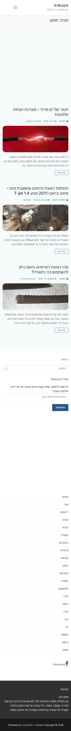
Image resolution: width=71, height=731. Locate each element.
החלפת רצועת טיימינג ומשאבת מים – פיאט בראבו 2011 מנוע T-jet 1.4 (37, 190)
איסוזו (65, 642)
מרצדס (64, 550)
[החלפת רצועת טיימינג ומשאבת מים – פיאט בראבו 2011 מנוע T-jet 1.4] (35, 218)
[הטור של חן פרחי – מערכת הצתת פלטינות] (35, 139)
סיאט (65, 565)
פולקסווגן (63, 588)
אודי (66, 504)
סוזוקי (65, 650)
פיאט (26, 200)
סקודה (64, 581)
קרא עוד (62, 172)
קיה (66, 619)
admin (62, 121)
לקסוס (64, 634)
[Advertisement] (35, 70)
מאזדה (64, 535)
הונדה (65, 519)
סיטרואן (64, 573)
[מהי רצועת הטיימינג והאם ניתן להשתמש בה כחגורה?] (35, 296)
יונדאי (65, 527)
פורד (65, 596)
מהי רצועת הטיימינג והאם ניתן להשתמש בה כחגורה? (43, 269)
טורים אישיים (33, 121)
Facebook (59, 664)
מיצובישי (63, 542)
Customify (27, 725)
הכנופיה (61, 5)
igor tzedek (59, 200)
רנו (66, 627)
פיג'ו (66, 611)
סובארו (64, 558)
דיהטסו (64, 512)
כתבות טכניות (27, 279)
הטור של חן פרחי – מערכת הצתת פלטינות (40, 112)
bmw (65, 496)
